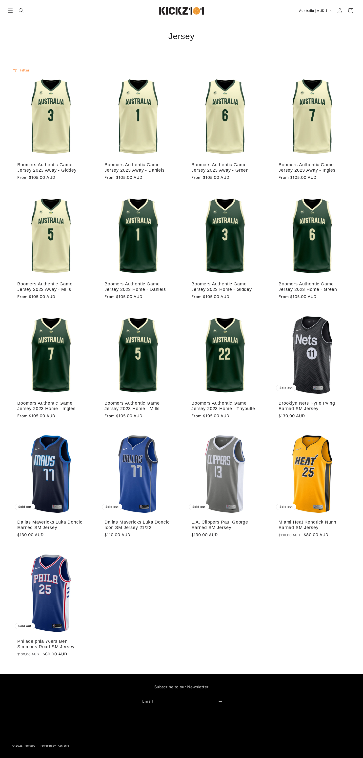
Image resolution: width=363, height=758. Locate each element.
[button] (10, 10)
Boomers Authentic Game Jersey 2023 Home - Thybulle (223, 405)
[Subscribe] (220, 701)
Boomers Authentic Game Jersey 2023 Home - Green (308, 286)
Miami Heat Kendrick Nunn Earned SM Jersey (307, 525)
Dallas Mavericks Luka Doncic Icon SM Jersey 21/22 (137, 525)
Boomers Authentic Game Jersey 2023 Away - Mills (44, 286)
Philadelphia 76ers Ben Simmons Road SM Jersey (45, 644)
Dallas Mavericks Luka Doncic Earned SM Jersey (49, 525)
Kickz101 (30, 745)
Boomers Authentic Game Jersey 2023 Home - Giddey (221, 286)
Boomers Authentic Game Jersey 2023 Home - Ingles (46, 405)
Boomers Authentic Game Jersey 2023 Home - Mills (132, 405)
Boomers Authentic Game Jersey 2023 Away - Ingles (307, 167)
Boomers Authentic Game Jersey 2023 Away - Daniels (134, 167)
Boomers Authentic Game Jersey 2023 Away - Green (220, 167)
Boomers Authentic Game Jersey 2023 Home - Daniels (135, 286)
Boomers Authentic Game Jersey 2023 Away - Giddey (47, 167)
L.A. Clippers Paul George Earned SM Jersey (219, 525)
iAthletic (63, 745)
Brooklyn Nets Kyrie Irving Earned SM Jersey (307, 405)
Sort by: (274, 70)
